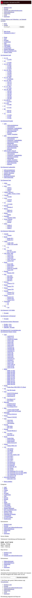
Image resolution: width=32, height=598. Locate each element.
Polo (5, 274)
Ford (5, 391)
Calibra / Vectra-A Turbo (13, 193)
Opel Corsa (10, 421)
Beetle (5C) (10, 240)
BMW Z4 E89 (11, 375)
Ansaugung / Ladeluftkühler (14, 128)
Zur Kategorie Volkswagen (8, 231)
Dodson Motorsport (9, 508)
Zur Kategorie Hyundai (7, 121)
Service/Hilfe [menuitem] (11, 10)
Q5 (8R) (9, 104)
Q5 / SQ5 (6, 103)
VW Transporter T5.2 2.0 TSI (15, 474)
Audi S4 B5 (10, 357)
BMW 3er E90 (11, 372)
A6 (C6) (9, 83)
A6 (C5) (9, 82)
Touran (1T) (10, 297)
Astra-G (9, 187)
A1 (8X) (9, 59)
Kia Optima (10, 400)
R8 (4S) (9, 112)
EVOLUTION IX (12, 414)
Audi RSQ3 (10, 360)
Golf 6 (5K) (10, 258)
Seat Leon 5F (10, 435)
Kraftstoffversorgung (12, 146)
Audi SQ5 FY (11, 358)
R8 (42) (9, 110)
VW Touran (10, 469)
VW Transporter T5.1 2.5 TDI (15, 471)
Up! (5, 306)
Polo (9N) (9, 276)
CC (5, 246)
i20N (5, 123)
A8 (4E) (9, 95)
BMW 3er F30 (11, 378)
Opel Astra (10, 420)
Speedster (6, 216)
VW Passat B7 (11, 465)
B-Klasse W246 (11, 405)
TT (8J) (9, 116)
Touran (6, 295)
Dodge (5, 385)
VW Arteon (10, 448)
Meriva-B (9, 211)
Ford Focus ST (11, 396)
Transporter (7, 301)
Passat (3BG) (10, 265)
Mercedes (6, 402)
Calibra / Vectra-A (8, 192)
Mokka (6, 213)
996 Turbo (10, 426)
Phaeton (6, 271)
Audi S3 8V (10, 355)
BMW (5, 369)
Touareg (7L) (10, 292)
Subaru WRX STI (12, 445)
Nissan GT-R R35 (12, 417)
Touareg (6, 291)
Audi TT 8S (10, 363)
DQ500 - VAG (8, 326)
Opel (5, 418)
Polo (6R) (9, 279)
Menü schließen (8, 481)
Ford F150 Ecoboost (12, 393)
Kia (5, 397)
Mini (5, 408)
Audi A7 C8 (10, 337)
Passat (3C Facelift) (12, 268)
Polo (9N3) (10, 277)
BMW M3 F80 (11, 382)
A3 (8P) (9, 67)
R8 (4, 109)
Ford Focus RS (11, 394)
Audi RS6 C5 (10, 351)
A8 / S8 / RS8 (7, 89)
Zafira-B (9, 226)
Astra (5, 186)
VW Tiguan (10, 468)
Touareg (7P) (10, 294)
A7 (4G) (9, 88)
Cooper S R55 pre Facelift (14, 411)
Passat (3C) (10, 267)
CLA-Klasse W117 (12, 406)
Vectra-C (9, 220)
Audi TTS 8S (10, 367)
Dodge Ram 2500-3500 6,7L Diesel (16, 387)
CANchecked (7, 506)
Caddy (5, 241)
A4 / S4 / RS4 (7, 70)
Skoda (5, 436)
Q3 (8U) (9, 101)
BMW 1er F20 (11, 376)
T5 (8, 304)
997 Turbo (10, 427)
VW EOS (9, 453)
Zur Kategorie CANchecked (8, 316)
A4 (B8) (9, 76)
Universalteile (7, 515)
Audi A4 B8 (10, 345)
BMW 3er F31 (11, 379)
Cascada (6, 195)
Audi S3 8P (10, 354)
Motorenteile (10, 143)
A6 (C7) (9, 85)
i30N (5, 135)
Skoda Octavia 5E (12, 442)
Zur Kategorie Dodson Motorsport (9, 321)
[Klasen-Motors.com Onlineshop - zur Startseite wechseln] (16, 21)
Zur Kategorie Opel (6, 180)
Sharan (6, 285)
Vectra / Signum (8, 219)
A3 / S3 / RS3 (7, 64)
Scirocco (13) (10, 283)
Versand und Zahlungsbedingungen (13, 10)
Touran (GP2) (10, 300)
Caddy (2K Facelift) (12, 244)
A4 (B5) (9, 71)
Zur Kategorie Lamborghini (8, 167)
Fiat (5, 388)
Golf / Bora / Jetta (8, 253)
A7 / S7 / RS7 (7, 86)
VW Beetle (10, 450)
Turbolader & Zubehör (10, 514)
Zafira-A (9, 225)
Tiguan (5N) (10, 289)
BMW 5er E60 (11, 373)
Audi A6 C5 (10, 346)
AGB (5, 15)
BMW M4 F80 (11, 384)
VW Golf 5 (10, 457)
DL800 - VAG (8, 324)
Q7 (5, 106)
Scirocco (6, 282)
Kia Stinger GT (11, 399)
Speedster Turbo (11, 217)
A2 (5, 61)
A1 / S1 (6, 58)
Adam (5, 183)
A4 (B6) (9, 73)
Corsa (5, 198)
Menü (5, 23)
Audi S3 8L (10, 352)
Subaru (6, 444)
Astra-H (9, 189)
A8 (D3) (9, 94)
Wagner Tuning (8, 511)
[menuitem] (17, 7)
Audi (5, 334)
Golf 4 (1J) (10, 255)
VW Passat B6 (11, 463)
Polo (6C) (9, 280)
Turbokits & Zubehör (12, 129)
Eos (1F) (9, 250)
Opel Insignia (10, 423)
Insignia (6, 205)
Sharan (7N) (10, 286)
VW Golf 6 (10, 459)
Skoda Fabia (10, 438)
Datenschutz (7, 13)
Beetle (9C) (10, 238)
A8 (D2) (9, 91)
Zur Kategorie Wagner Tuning (8, 331)
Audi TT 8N (10, 361)
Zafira (5, 223)
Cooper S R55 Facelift (13, 409)
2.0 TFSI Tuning (8, 517)
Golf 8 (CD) (10, 261)
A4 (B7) (9, 74)
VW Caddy (10, 451)
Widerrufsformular (8, 561)
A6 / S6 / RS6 (7, 80)
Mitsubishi (6, 412)
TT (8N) (9, 115)
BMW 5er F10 (11, 381)
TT (5, 113)
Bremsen (9, 132)
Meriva (6, 208)
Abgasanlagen (11, 126)
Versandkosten (4, 582)
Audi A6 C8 (10, 336)
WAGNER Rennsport (9, 477)
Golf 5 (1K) (10, 256)
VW (5, 447)
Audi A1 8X (10, 340)
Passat (5, 262)
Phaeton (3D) (10, 273)
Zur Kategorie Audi (6, 55)
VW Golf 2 (10, 456)
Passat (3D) (10, 270)
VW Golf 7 (10, 460)
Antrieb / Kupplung (12, 134)
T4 (8, 303)
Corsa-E (9, 201)
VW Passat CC (11, 462)
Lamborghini (7, 494)
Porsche (6, 424)
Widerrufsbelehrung (9, 12)
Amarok (6, 234)
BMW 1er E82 (11, 370)
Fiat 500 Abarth (11, 390)
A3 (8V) (9, 68)
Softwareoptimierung (12, 125)
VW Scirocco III (11, 475)
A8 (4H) (9, 98)
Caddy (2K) (10, 243)
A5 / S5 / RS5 (7, 77)
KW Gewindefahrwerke (10, 509)
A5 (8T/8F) (10, 79)
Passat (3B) (10, 264)
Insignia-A (10, 207)
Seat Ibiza (9, 433)
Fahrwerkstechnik (11, 131)
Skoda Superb (11, 441)
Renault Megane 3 (12, 430)
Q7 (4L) (9, 107)
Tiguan (6, 288)
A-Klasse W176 (11, 403)
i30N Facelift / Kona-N (10, 150)
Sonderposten (7, 518)
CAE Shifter (7, 505)
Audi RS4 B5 (10, 349)
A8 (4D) (9, 92)
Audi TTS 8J (10, 366)
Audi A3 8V (10, 343)
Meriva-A (9, 210)
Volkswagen (7, 503)
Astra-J (9, 190)
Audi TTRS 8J (11, 364)
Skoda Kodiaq (11, 439)
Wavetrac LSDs (8, 512)
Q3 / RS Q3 (7, 100)
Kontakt (6, 9)
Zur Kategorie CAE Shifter (8, 310)
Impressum (7, 16)
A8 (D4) (9, 97)
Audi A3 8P (10, 342)
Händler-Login (8, 7)
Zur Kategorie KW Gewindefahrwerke (11, 330)
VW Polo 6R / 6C (12, 466)
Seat (5, 432)
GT (5, 202)
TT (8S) (9, 118)
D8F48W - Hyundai (9, 327)
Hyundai (6, 313)
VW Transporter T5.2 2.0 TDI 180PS (17, 472)
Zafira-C (9, 228)
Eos (5, 249)
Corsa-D (9, 199)
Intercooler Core (11, 478)
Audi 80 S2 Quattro (12, 339)
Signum (9, 222)
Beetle (5, 237)
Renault (6, 429)
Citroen (6, 490)
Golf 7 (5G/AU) (11, 259)
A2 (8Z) (9, 62)
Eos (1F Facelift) (11, 252)
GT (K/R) (9, 204)
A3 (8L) (9, 65)
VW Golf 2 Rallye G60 (13, 454)
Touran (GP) (10, 298)
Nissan (5, 415)
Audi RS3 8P (10, 348)
